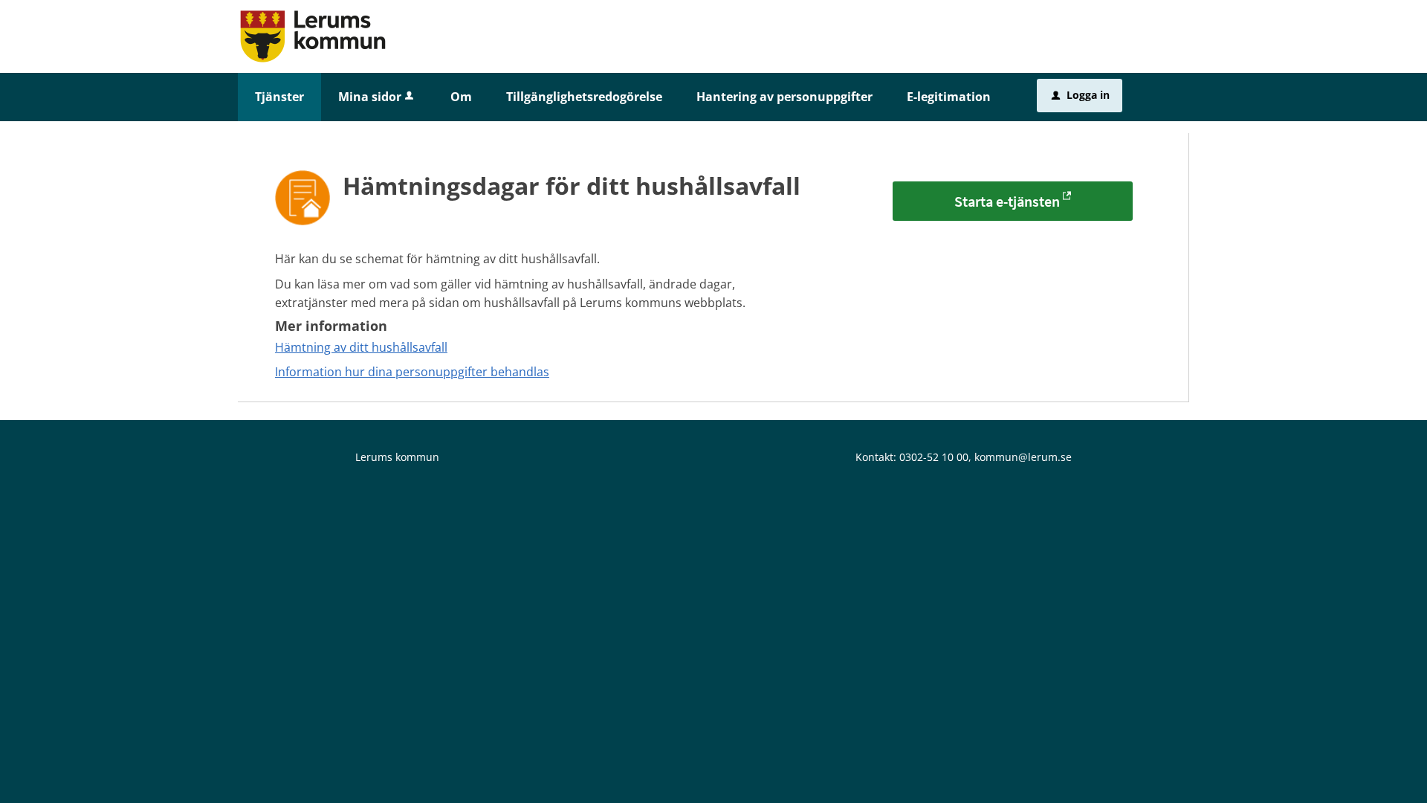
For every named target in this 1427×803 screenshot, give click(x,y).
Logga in (1081, 95)
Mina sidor (369, 96)
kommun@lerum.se (1023, 457)
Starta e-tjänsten (1007, 201)
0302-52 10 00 (933, 457)
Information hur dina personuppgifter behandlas (412, 372)
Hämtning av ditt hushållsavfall (361, 347)
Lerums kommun (397, 457)
